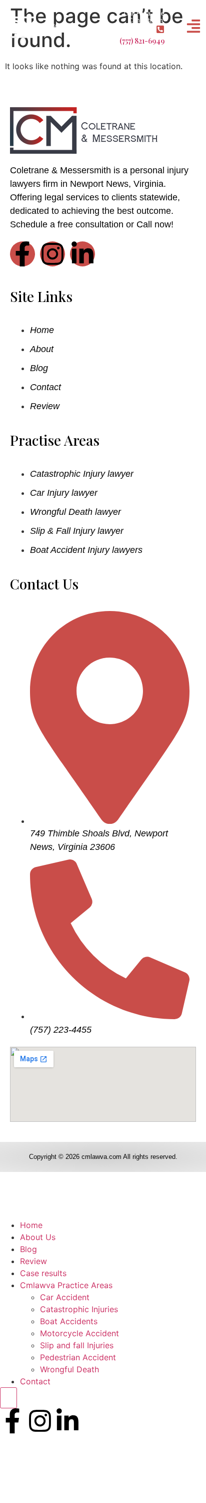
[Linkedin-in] (82, 253)
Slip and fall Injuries (77, 1345)
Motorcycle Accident (79, 1333)
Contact (35, 1381)
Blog (28, 1249)
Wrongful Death (69, 1369)
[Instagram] (52, 253)
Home (31, 1225)
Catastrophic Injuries (79, 1309)
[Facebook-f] (22, 253)
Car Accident (65, 1297)
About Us (38, 1237)
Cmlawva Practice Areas (66, 1285)
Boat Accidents (69, 1321)
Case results (43, 1273)
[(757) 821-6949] (160, 29)
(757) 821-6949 (142, 41)
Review (33, 1261)
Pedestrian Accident (78, 1357)
